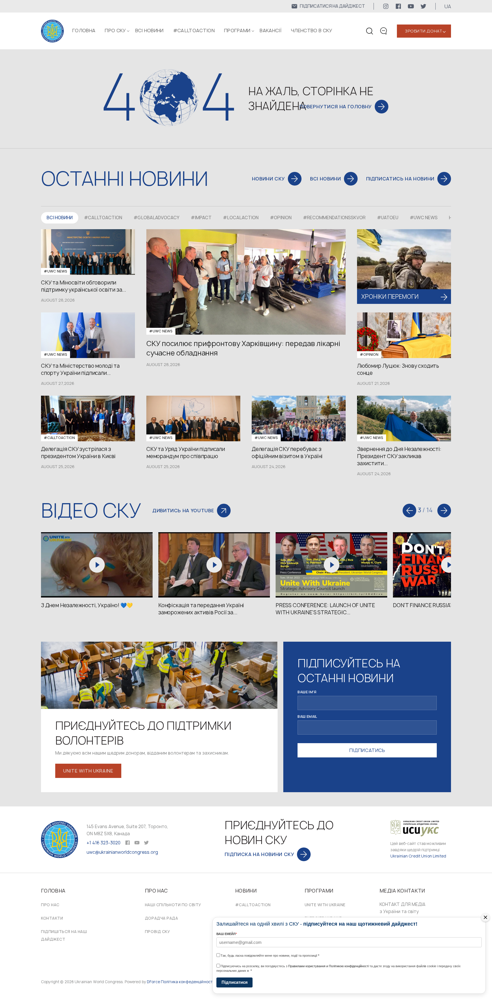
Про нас (50, 904)
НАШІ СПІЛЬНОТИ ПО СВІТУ (173, 904)
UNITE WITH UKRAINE (325, 904)
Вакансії (271, 30)
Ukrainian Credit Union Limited (418, 856)
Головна (83, 30)
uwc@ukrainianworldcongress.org (122, 852)
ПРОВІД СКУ (157, 931)
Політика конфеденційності (187, 981)
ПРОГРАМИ (237, 30)
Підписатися (235, 982)
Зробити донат (423, 31)
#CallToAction (194, 30)
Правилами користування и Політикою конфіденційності (328, 966)
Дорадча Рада (161, 918)
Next (444, 510)
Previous (409, 510)
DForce (153, 981)
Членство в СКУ (311, 30)
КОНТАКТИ (52, 918)
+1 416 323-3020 (103, 843)
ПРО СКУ (115, 30)
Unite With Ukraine (88, 771)
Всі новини (149, 30)
